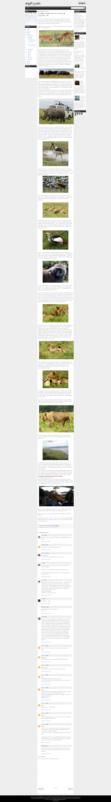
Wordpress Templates (62, 799)
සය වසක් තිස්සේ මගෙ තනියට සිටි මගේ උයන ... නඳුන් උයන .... (79, 52)
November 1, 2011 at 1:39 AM (45, 613)
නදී (42, 562)
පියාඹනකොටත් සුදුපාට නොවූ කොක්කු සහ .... (31, 46)
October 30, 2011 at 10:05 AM (45, 559)
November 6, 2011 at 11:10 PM (46, 684)
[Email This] (53, 525)
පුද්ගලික (26, 19)
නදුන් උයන (32, 3)
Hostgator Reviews (56, 800)
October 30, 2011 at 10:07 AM (45, 576)
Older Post (70, 788)
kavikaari (43, 745)
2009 (28, 63)
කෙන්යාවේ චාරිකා (45, 527)
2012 (28, 32)
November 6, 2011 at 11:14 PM (46, 709)
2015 (28, 30)
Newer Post (41, 788)
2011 (28, 34)
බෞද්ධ (26, 21)
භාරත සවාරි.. (31, 21)
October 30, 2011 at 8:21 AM (45, 549)
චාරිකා (26, 20)
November (30, 35)
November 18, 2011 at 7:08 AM (46, 753)
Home (28, 7)
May (29, 54)
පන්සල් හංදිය (44, 553)
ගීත (35, 21)
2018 (28, 29)
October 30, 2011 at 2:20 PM (45, 603)
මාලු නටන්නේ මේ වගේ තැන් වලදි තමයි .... (82, 97)
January (29, 59)
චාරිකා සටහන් (52, 527)
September (30, 49)
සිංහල (29, 15)
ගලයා (42, 580)
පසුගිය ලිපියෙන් (41, 18)
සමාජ (34, 13)
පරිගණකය (33, 17)
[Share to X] (55, 525)
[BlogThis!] (54, 525)
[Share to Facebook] (57, 525)
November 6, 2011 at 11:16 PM (46, 720)
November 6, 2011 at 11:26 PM (46, 742)
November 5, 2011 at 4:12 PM (45, 661)
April (29, 56)
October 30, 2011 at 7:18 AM (45, 541)
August (29, 50)
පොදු (26, 13)
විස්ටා (26, 24)
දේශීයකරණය (32, 19)
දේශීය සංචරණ (32, 20)
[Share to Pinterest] (58, 525)
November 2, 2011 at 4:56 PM (45, 642)
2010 (28, 61)
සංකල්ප (42, 535)
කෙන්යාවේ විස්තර (52, 518)
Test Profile (43, 544)
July (29, 52)
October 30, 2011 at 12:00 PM (45, 595)
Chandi (42, 616)
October (29, 37)
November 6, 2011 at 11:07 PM (46, 671)
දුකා (42, 598)
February (29, 57)
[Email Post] (52, 525)
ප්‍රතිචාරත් (60, 20)
